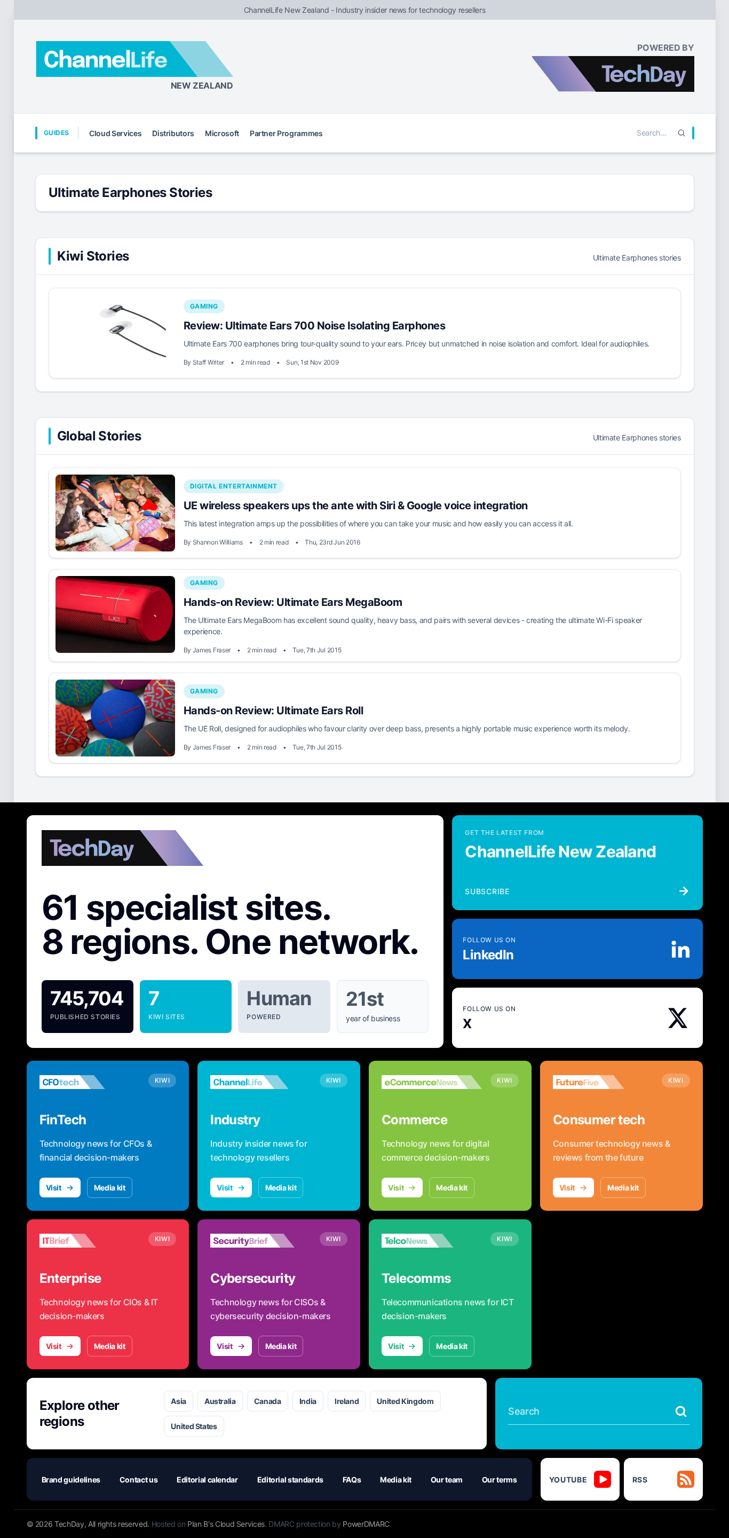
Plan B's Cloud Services (226, 1523)
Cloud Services (115, 133)
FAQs (352, 1479)
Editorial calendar (207, 1479)
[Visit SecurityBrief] (260, 1240)
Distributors (173, 133)
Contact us (139, 1479)
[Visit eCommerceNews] (432, 1082)
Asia (178, 1401)
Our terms (499, 1479)
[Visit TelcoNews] (432, 1240)
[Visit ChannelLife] (260, 1082)
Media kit (109, 1187)
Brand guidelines (71, 1479)
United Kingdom (405, 1401)
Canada (267, 1401)
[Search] (681, 133)
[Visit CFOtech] (89, 1082)
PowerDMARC (366, 1523)
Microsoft (222, 133)
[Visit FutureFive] (603, 1082)
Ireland (347, 1401)
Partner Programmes (286, 133)
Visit (53, 1187)
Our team (447, 1479)
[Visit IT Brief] (89, 1240)
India (307, 1401)
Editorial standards (290, 1479)
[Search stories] (681, 1411)
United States (194, 1426)
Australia (220, 1401)
